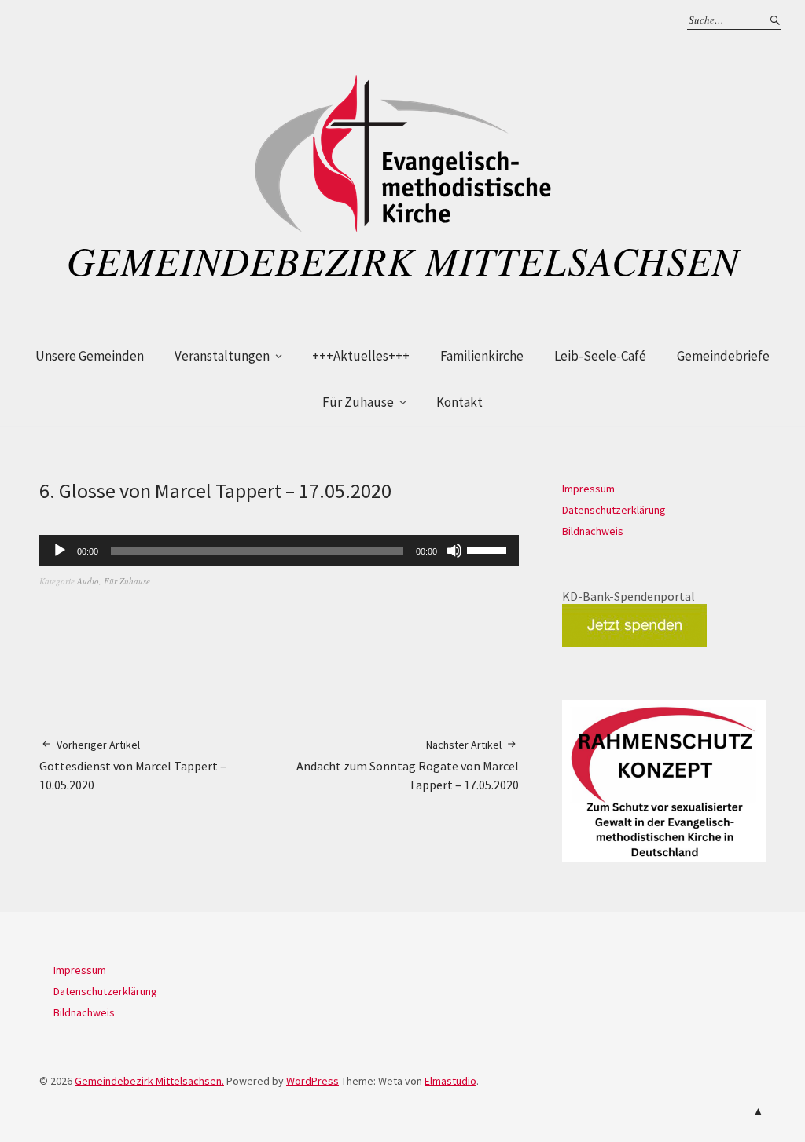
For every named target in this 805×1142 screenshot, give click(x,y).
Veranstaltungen (222, 355)
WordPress (312, 1081)
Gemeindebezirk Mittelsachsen (403, 260)
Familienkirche (482, 355)
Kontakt (459, 402)
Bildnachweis (592, 531)
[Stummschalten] (454, 550)
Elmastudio (450, 1081)
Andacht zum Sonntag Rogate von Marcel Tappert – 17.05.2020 (407, 765)
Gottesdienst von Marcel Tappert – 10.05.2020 (132, 765)
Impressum (588, 488)
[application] (279, 550)
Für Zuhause (358, 402)
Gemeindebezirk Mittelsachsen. (149, 1081)
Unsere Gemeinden (89, 355)
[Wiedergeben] (60, 550)
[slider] (489, 549)
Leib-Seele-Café (600, 355)
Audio (88, 581)
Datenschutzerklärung (614, 510)
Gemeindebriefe (723, 355)
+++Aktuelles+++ (361, 355)
